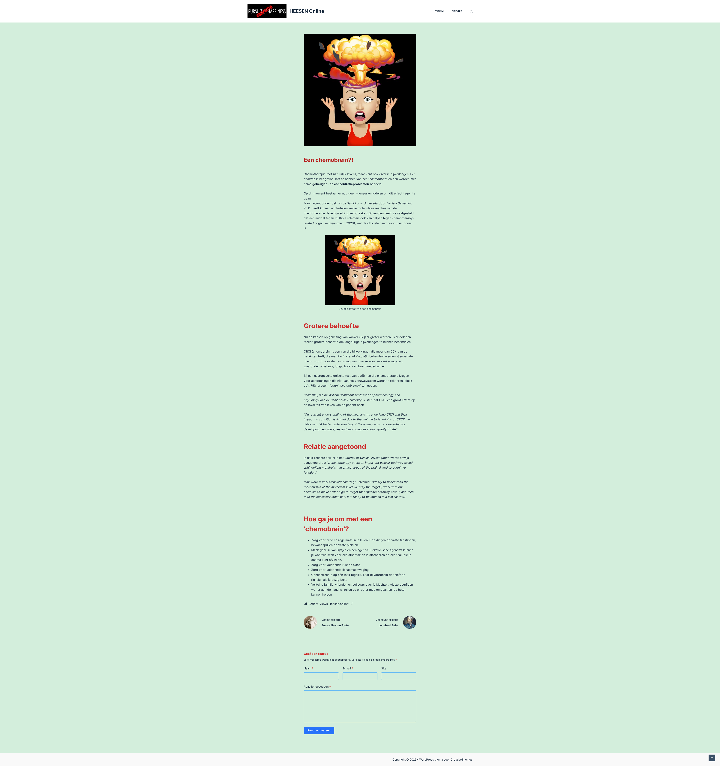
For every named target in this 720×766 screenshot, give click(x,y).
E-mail (348, 668)
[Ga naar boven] (712, 758)
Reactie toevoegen (317, 686)
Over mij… (441, 11)
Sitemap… (458, 11)
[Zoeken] (471, 11)
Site (383, 668)
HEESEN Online (307, 11)
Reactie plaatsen (319, 730)
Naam (308, 668)
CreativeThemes (461, 759)
